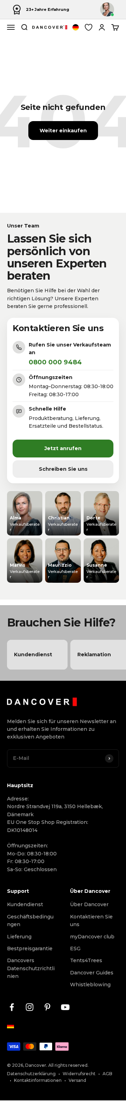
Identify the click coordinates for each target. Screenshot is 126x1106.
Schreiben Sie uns (63, 469)
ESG (75, 948)
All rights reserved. (68, 1065)
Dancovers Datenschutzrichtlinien (31, 968)
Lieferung (19, 936)
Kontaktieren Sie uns (91, 920)
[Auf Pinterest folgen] (47, 1007)
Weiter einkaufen (63, 130)
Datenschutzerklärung (31, 1073)
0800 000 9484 (55, 362)
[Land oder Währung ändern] (75, 27)
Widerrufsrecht (79, 1073)
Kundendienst (25, 904)
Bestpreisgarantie (29, 948)
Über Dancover (89, 904)
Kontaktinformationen (38, 1080)
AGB (107, 1073)
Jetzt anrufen (63, 448)
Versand (77, 1080)
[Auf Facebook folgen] (11, 1007)
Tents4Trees (86, 960)
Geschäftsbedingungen (30, 920)
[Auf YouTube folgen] (65, 1007)
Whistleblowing (90, 984)
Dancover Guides (91, 972)
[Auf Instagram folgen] (29, 1007)
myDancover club (92, 936)
